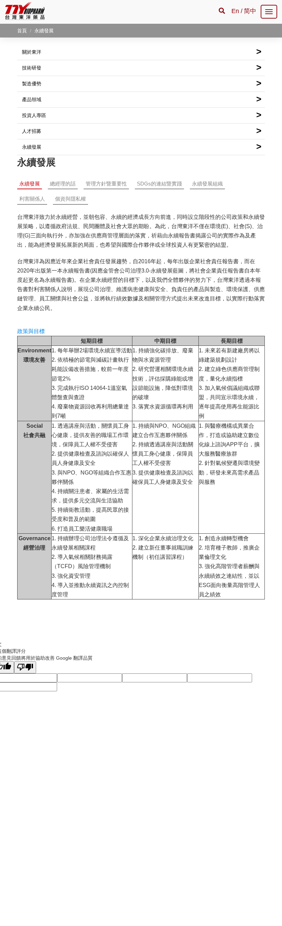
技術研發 (141, 67)
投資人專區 (141, 115)
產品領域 (141, 99)
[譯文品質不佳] (25, 667)
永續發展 (141, 146)
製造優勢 (141, 83)
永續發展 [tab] (29, 184)
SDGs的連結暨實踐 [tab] (159, 184)
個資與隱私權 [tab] (70, 199)
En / (236, 11)
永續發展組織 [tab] (207, 184)
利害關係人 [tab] (32, 199)
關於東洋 (141, 51)
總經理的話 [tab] (63, 184)
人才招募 (141, 131)
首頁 (22, 30)
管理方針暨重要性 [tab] (106, 184)
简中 (250, 11)
